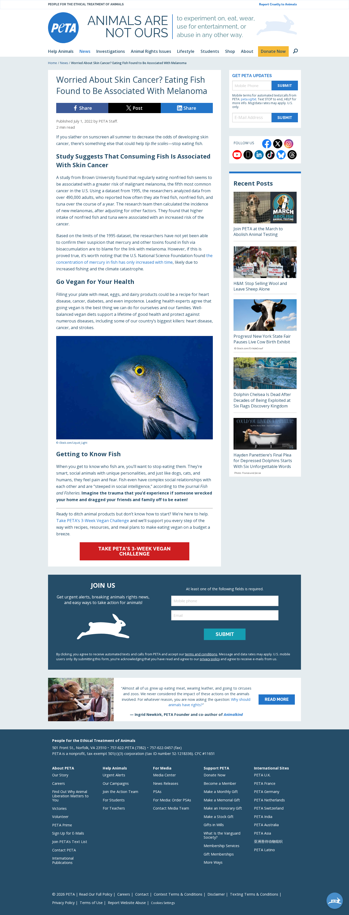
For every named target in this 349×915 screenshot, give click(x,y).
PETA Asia (262, 833)
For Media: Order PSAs (172, 800)
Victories (59, 808)
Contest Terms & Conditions (178, 894)
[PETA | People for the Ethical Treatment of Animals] (63, 27)
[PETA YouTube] (237, 154)
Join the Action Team (120, 791)
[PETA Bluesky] (281, 154)
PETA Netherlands (269, 800)
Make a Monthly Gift (221, 791)
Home (52, 63)
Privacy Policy (63, 902)
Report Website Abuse (127, 902)
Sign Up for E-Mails (68, 833)
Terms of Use (91, 902)
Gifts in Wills (214, 824)
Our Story (60, 775)
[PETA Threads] (292, 154)
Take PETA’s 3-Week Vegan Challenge (92, 520)
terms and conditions (201, 654)
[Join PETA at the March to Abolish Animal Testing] (265, 216)
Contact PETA (64, 850)
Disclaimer (216, 894)
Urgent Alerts (114, 775)
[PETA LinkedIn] (259, 154)
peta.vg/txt (248, 99)
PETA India (263, 816)
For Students (114, 800)
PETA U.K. (262, 775)
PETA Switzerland (269, 808)
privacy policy (210, 659)
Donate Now (214, 775)
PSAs (157, 791)
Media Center (164, 775)
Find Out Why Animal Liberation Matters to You (70, 795)
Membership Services (221, 845)
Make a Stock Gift (219, 816)
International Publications (63, 860)
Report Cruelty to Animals (278, 4)
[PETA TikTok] (270, 154)
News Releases (165, 783)
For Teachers (114, 808)
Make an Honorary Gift (223, 808)
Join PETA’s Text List (69, 841)
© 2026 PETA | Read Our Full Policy (82, 894)
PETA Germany (266, 791)
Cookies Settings (163, 903)
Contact (142, 894)
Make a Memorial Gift (222, 800)
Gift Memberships (219, 854)
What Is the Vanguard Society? (222, 835)
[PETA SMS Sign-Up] (248, 154)
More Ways (213, 862)
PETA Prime (62, 825)
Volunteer (60, 816)
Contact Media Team (171, 808)
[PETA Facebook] (266, 143)
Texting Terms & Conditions (254, 894)
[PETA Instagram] (288, 143)
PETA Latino (264, 849)
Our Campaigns (116, 783)
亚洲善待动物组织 (268, 841)
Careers (58, 783)
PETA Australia (266, 824)
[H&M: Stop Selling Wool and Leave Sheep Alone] (265, 270)
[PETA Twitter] (277, 143)
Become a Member (220, 783)
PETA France (264, 783)
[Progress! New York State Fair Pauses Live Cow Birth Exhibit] (265, 325)
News (64, 63)
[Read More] (174, 699)
